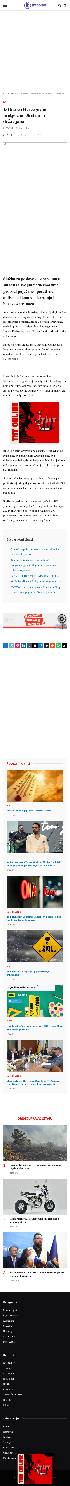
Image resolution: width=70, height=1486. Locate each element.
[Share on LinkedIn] (31, 135)
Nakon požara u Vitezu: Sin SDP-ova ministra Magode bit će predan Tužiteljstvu (37, 1274)
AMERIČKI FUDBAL (13, 1394)
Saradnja (7, 1442)
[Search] (60, 5)
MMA (6, 1405)
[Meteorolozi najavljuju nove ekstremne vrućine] (35, 786)
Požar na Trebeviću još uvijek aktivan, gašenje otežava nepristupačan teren (35, 1166)
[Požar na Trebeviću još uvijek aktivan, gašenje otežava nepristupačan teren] (35, 1143)
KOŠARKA (8, 1373)
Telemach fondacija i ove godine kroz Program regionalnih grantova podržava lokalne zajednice (33, 565)
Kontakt (7, 1436)
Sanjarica (7, 1326)
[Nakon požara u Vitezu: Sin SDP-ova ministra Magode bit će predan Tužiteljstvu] (35, 1250)
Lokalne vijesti (10, 1310)
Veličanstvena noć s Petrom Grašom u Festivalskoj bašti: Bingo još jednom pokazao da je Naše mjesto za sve (33, 863)
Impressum (8, 1431)
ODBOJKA (8, 1389)
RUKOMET (8, 1378)
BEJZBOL (8, 1399)
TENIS (6, 1368)
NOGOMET (9, 1363)
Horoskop (7, 1331)
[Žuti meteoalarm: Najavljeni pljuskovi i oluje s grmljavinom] (35, 946)
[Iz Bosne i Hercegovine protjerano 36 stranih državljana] (35, 163)
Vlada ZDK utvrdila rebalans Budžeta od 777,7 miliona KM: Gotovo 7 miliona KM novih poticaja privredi (33, 1082)
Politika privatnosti (12, 1457)
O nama (6, 1426)
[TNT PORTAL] (35, 5)
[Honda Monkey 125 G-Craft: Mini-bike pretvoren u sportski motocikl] (35, 1197)
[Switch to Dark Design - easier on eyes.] (65, 5)
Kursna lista (8, 1320)
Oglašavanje (8, 1447)
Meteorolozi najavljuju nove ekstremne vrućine (29, 810)
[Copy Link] (26, 135)
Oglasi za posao (10, 1315)
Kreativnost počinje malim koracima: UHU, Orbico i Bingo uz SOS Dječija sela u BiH (35, 1027)
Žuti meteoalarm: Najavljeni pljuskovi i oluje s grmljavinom (29, 973)
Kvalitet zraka (9, 1336)
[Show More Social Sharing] (38, 135)
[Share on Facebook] (16, 135)
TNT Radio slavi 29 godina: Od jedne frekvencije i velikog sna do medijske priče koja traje (34, 918)
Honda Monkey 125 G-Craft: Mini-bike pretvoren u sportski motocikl (34, 1220)
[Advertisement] (35, 51)
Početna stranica (10, 93)
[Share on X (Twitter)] (21, 135)
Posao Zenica (9, 1341)
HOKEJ (6, 1384)
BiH (5, 102)
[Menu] (5, 5)
